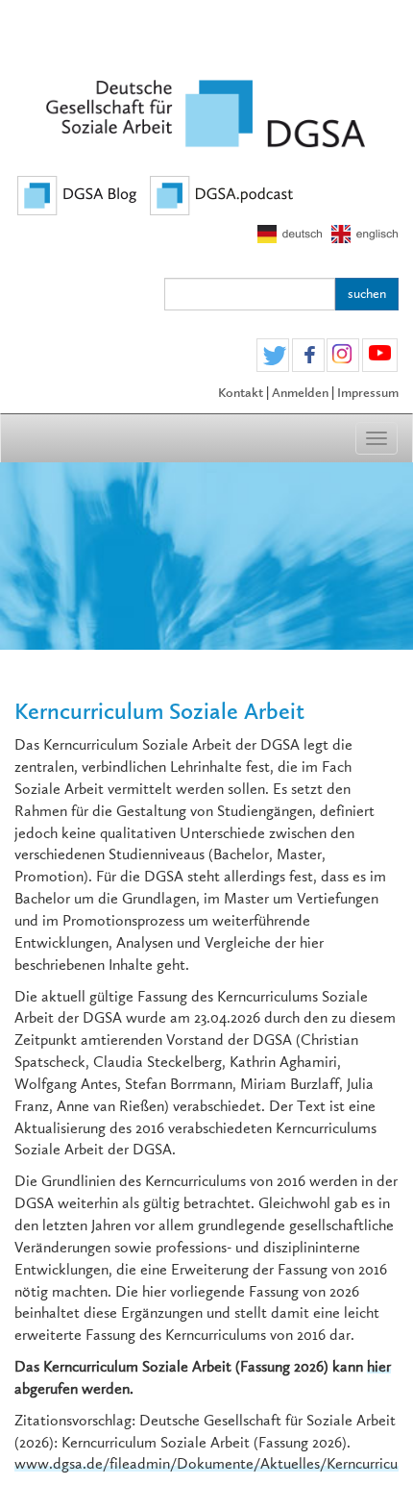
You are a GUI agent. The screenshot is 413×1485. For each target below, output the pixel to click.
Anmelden (300, 392)
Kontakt (240, 392)
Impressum (368, 392)
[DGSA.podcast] (222, 194)
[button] (272, 356)
